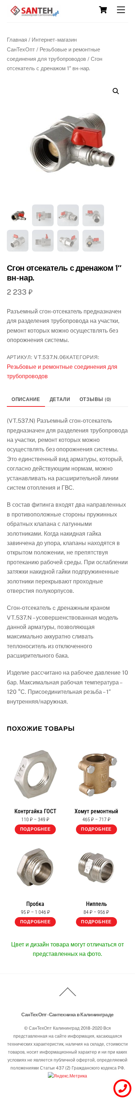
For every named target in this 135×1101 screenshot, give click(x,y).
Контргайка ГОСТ (35, 811)
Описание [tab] (26, 399)
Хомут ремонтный (96, 811)
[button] (115, 91)
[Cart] (103, 10)
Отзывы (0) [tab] (96, 399)
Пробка (35, 904)
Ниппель (96, 904)
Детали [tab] (60, 399)
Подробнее (35, 829)
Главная (17, 40)
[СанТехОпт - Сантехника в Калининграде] (34, 14)
